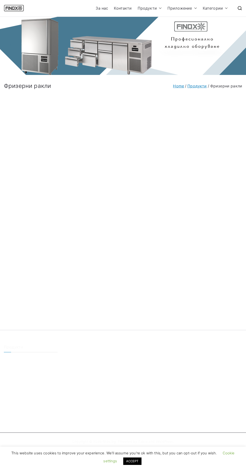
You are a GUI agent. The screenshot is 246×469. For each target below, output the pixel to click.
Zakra (143, 441)
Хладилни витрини (19, 407)
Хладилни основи (18, 383)
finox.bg (109, 441)
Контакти (123, 8)
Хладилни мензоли (19, 399)
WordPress (164, 441)
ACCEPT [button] (132, 461)
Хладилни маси (17, 375)
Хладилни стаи (16, 359)
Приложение (179, 8)
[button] (159, 8)
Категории (213, 8)
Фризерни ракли (17, 415)
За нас (102, 8)
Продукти (147, 8)
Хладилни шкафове (20, 367)
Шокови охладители (20, 391)
